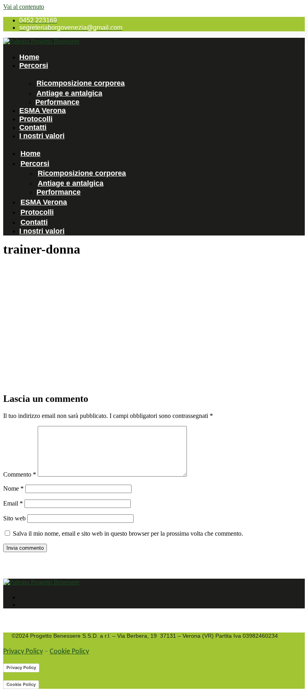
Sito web (14, 518)
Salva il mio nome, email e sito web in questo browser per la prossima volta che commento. (128, 533)
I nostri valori (42, 136)
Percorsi (33, 65)
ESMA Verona (42, 110)
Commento (19, 474)
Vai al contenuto (23, 6)
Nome (13, 488)
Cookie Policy (69, 651)
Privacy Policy (23, 651)
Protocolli (36, 119)
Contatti (33, 127)
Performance (57, 102)
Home (29, 57)
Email (13, 503)
